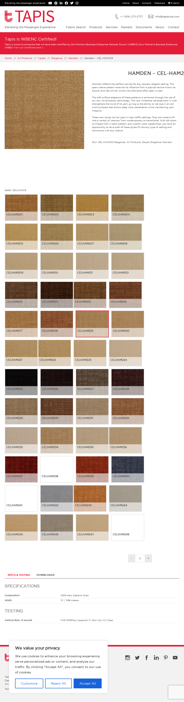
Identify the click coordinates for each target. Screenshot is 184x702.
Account (146, 3)
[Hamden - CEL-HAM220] (128, 327)
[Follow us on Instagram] (78, 3)
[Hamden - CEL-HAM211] (92, 269)
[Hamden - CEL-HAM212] (128, 269)
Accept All (87, 683)
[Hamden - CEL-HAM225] (21, 385)
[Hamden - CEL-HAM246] (57, 531)
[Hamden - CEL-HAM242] (57, 502)
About (159, 27)
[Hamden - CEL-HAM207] (92, 240)
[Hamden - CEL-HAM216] (125, 298)
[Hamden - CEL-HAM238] (57, 473)
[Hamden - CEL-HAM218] (57, 327)
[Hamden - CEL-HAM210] (57, 269)
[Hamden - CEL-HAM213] (21, 298)
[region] (58, 667)
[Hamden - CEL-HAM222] (54, 356)
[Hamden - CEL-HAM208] (125, 240)
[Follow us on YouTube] (51, 3)
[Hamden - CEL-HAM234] (57, 444)
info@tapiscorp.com (167, 16)
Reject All (58, 683)
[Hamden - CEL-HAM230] (57, 415)
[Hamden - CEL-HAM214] (57, 298)
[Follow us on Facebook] (67, 3)
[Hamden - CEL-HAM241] (21, 502)
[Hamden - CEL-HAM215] (90, 298)
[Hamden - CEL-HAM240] (128, 473)
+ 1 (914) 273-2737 (131, 16)
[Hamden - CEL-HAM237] (21, 473)
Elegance (57, 58)
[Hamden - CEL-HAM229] (21, 415)
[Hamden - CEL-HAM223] (90, 356)
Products (95, 27)
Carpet (42, 58)
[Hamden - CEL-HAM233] (21, 444)
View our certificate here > (28, 47)
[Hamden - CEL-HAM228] (128, 385)
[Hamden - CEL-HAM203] (92, 211)
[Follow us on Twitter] (73, 3)
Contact (173, 27)
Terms (8, 689)
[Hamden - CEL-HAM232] (128, 415)
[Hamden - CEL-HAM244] (125, 502)
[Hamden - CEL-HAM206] (57, 240)
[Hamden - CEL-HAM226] (57, 385)
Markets (126, 27)
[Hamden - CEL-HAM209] (21, 269)
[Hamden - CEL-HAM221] (21, 356)
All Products (25, 58)
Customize (29, 683)
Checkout (159, 3)
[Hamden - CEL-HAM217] (21, 327)
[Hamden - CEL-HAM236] (125, 444)
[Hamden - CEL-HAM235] (92, 444)
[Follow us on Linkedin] (62, 3)
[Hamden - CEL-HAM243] (90, 502)
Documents (144, 27)
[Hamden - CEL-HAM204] (128, 211)
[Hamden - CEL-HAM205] (21, 240)
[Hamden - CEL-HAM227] (92, 385)
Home (126, 3)
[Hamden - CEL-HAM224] (125, 356)
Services (112, 27)
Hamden (73, 58)
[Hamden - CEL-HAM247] (92, 531)
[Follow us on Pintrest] (57, 3)
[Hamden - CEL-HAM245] (21, 531)
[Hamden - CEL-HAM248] (128, 531)
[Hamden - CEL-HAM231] (92, 415)
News (135, 3)
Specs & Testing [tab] (19, 575)
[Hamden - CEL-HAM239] (92, 473)
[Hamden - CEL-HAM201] (21, 211)
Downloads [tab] (46, 575)
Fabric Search (76, 27)
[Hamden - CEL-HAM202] (57, 211)
